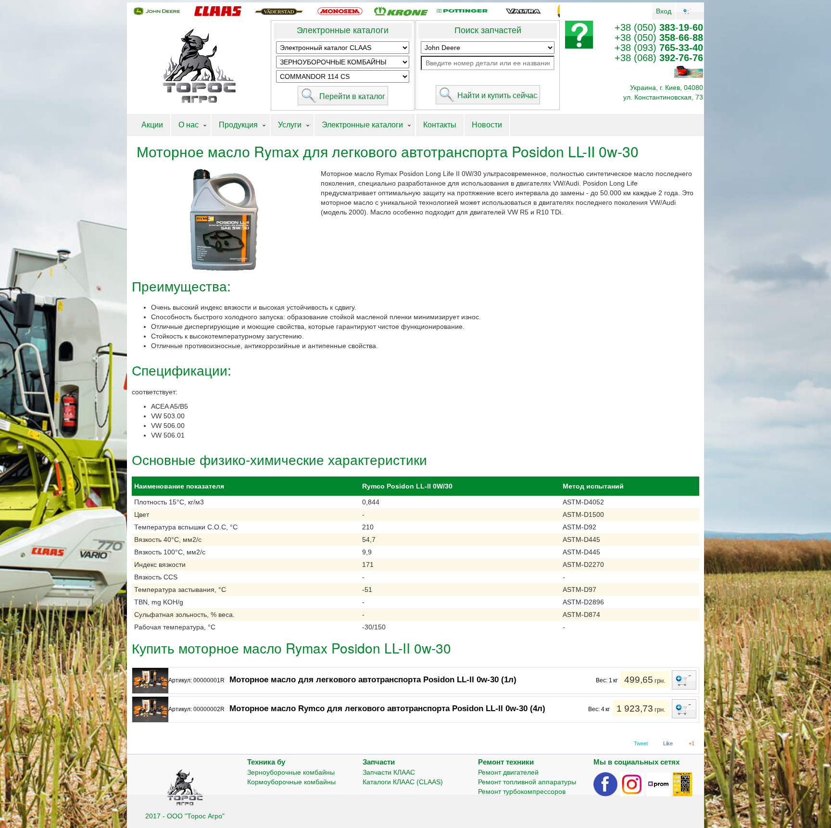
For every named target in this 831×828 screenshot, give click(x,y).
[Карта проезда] (688, 71)
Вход (663, 11)
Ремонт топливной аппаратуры (527, 782)
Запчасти (379, 762)
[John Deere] (157, 10)
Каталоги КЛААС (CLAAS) (403, 782)
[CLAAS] (218, 10)
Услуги (290, 125)
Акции (152, 125)
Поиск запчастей (487, 30)
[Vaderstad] (279, 10)
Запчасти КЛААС (389, 772)
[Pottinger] (462, 10)
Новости (487, 125)
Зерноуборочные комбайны (291, 772)
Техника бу (266, 762)
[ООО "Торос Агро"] (198, 66)
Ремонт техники (506, 762)
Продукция (238, 125)
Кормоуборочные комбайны (291, 782)
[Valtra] (523, 10)
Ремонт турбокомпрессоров (522, 791)
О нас (188, 125)
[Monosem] (340, 10)
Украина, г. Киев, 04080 (666, 87)
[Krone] (401, 10)
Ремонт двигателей (508, 772)
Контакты (439, 125)
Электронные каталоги (343, 30)
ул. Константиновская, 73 (663, 97)
